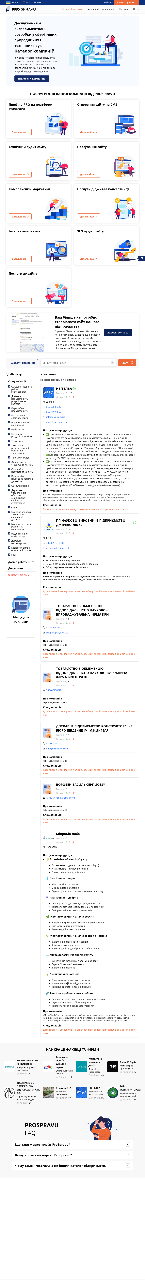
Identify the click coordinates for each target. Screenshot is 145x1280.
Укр (13, 2)
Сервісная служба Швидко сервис (62, 1062)
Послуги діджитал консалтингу (103, 189)
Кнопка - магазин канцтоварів (27, 1062)
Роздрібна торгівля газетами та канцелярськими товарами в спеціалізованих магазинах (26, 1069)
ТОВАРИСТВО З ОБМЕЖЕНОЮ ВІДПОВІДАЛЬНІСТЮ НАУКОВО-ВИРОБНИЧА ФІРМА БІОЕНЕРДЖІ (91, 672)
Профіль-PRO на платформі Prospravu (31, 106)
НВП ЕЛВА (64, 388)
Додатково (15, 568)
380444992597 (53, 627)
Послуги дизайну (23, 273)
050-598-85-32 (53, 406)
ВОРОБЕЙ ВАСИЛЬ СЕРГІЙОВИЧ (81, 784)
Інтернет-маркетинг (25, 231)
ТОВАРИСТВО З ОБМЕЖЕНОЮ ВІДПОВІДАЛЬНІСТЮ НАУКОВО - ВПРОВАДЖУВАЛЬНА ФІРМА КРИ (82, 610)
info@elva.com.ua (55, 417)
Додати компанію (23, 362)
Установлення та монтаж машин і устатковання (128, 1095)
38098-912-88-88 (55, 542)
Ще (135, 9)
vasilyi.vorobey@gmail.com (60, 797)
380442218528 (53, 690)
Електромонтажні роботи (64, 1072)
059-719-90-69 (53, 411)
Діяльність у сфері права (94, 1070)
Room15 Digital (128, 1062)
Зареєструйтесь (117, 332)
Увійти (107, 2)
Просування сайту (92, 147)
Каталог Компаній (72, 9)
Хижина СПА (63, 1088)
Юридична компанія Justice (95, 1062)
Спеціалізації (17, 381)
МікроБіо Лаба (68, 834)
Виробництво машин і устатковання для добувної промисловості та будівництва (28, 1098)
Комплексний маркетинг (29, 189)
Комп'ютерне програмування (127, 1067)
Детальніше (19, 132)
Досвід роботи (20, 562)
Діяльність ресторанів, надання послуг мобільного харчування (63, 1093)
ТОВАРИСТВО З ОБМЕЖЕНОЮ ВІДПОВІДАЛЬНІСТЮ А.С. (28, 1088)
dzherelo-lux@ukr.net (57, 548)
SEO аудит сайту (90, 231)
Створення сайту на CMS (97, 104)
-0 (73, 397)
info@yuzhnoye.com (57, 748)
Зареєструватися (126, 2)
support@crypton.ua (57, 632)
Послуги (123, 9)
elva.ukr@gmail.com (57, 422)
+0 (65, 397)
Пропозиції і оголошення (101, 9)
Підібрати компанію (31, 78)
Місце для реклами (21, 619)
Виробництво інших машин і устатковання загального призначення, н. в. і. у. (85, 509)
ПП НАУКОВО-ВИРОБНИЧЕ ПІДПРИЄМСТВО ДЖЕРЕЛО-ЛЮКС (90, 522)
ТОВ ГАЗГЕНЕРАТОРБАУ (130, 1088)
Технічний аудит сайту (27, 147)
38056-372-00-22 (55, 743)
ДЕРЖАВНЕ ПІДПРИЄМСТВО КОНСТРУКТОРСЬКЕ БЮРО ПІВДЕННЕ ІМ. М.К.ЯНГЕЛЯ (94, 728)
